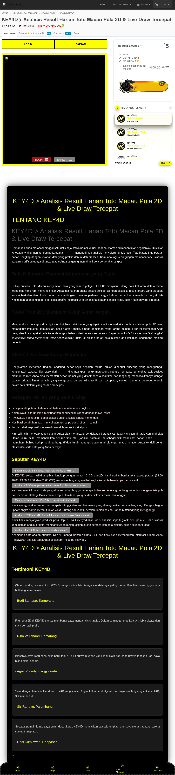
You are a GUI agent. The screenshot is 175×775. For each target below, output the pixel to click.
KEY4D (5, 13)
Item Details (9, 33)
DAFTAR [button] (61, 159)
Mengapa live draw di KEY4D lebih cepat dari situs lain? (45, 500)
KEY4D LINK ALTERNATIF (25, 13)
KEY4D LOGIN (48, 13)
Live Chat (157, 770)
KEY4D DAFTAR (66, 13)
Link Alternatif (120, 770)
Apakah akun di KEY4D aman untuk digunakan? (41, 530)
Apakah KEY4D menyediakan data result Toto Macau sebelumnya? (51, 485)
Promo (18, 770)
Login (52, 770)
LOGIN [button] (39, 159)
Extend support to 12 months (146, 67)
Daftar (88, 770)
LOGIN (28, 44)
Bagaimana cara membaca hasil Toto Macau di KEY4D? (45, 470)
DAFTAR (81, 44)
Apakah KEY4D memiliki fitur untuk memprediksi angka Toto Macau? (52, 515)
